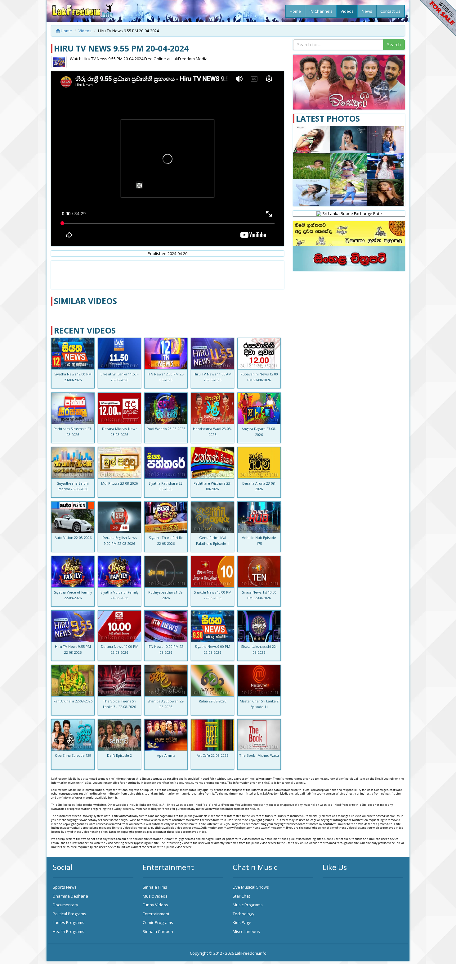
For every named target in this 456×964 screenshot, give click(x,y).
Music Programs (248, 905)
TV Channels (321, 11)
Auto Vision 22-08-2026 (73, 537)
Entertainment (156, 914)
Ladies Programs (68, 922)
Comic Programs (158, 922)
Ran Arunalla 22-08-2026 (72, 701)
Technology (243, 914)
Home (295, 11)
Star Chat (241, 896)
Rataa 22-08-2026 (212, 701)
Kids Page (242, 922)
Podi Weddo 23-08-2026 (166, 428)
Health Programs (68, 931)
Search (394, 44)
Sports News (65, 887)
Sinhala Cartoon (158, 931)
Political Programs (69, 914)
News (367, 11)
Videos (347, 11)
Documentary (65, 905)
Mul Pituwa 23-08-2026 (119, 483)
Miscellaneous (246, 931)
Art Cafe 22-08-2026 (212, 755)
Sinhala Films (155, 887)
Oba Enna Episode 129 (73, 755)
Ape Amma (166, 755)
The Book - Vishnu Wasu (259, 755)
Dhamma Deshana (70, 896)
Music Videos (155, 896)
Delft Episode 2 (119, 755)
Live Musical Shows (251, 887)
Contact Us (390, 11)
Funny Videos (155, 905)
